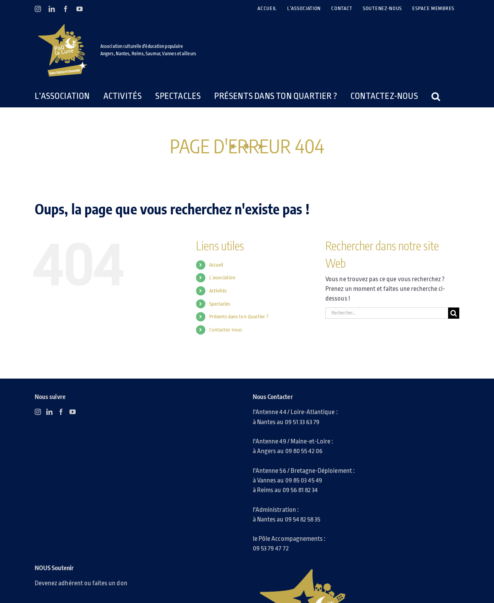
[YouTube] (72, 412)
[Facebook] (61, 412)
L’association (222, 277)
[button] (416, 96)
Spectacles (219, 304)
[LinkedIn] (49, 412)
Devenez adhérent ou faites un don (81, 583)
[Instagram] (38, 412)
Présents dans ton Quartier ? (239, 316)
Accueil (216, 265)
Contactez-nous (225, 330)
